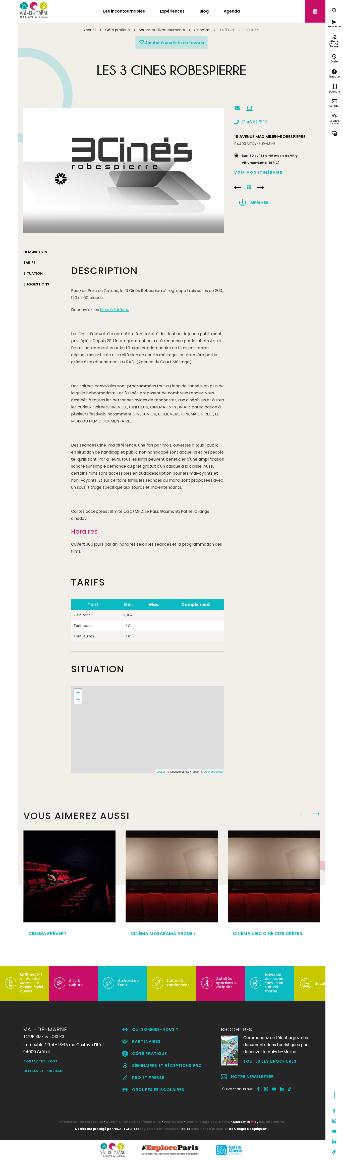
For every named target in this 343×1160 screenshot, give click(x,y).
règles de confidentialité (160, 1129)
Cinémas (202, 29)
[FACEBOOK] (258, 1089)
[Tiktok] (334, 1151)
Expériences (172, 11)
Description (35, 251)
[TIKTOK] (290, 1089)
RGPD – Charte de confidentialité (133, 1122)
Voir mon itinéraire (258, 172)
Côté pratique (117, 29)
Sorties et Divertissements (162, 29)
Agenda (232, 11)
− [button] (78, 700)
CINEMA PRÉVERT (47, 933)
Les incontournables (124, 11)
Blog (204, 11)
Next (316, 814)
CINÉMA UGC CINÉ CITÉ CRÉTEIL (260, 187)
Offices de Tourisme (43, 1071)
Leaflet (161, 771)
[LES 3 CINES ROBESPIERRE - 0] (124, 170)
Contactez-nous (40, 1061)
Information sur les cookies (81, 1122)
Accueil (89, 29)
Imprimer (259, 202)
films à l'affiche (114, 310)
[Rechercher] (334, 10)
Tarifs (29, 262)
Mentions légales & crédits (208, 1122)
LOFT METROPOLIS (237, 187)
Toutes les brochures (270, 1061)
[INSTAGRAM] (266, 1089)
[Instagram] (334, 1121)
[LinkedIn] (334, 1141)
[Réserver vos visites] (315, 11)
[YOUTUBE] (274, 1089)
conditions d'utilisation (209, 1129)
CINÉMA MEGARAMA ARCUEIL (163, 933)
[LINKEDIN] (282, 1089)
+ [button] (78, 692)
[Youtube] (334, 1131)
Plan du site (173, 1122)
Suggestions (36, 284)
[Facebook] (334, 1110)
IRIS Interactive (271, 1122)
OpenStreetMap (213, 771)
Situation (33, 273)
